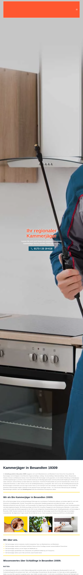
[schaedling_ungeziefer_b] (41, 524)
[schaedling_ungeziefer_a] (16, 524)
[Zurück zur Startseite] (13, 9)
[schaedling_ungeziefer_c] (66, 524)
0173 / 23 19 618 (43, 248)
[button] (77, 9)
